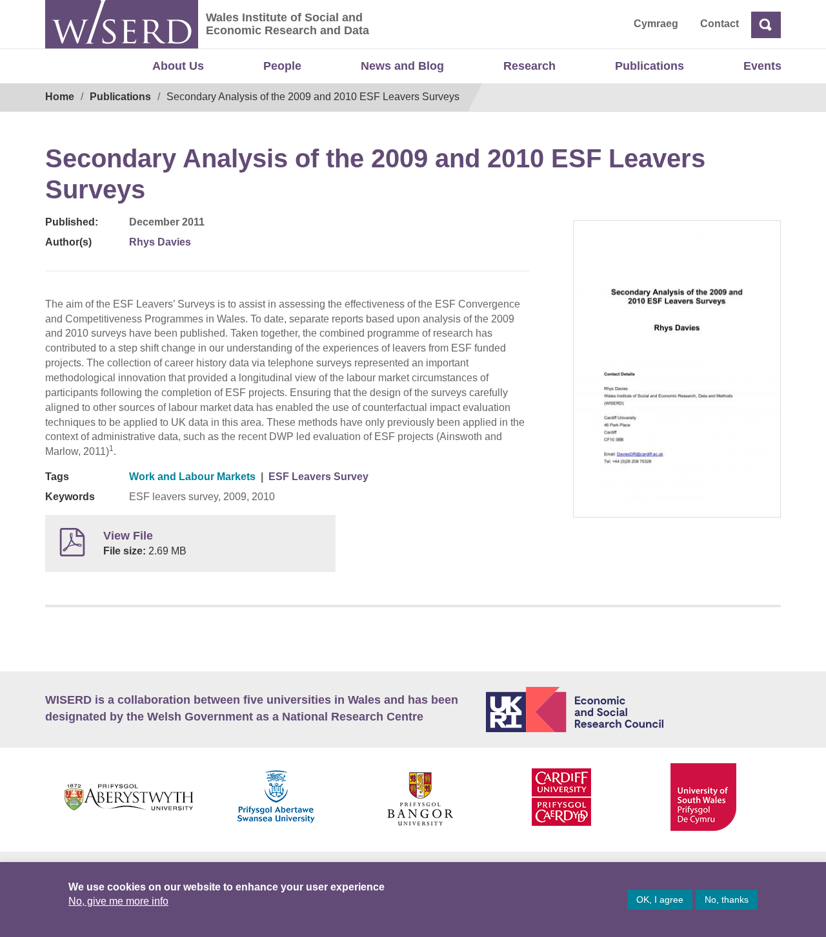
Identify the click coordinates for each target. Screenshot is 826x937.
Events (762, 65)
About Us (178, 65)
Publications (649, 65)
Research (529, 65)
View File (128, 535)
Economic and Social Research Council (633, 709)
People (282, 65)
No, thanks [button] (727, 899)
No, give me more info (118, 901)
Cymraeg (656, 23)
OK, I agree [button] (659, 899)
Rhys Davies (160, 242)
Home (59, 96)
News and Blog (402, 65)
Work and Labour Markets (192, 476)
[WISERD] (121, 24)
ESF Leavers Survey (318, 476)
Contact (719, 23)
